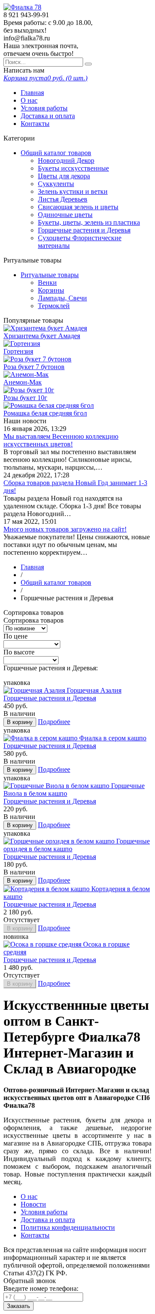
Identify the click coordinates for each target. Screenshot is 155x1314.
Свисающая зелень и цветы (78, 207)
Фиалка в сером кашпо (112, 738)
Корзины (51, 290)
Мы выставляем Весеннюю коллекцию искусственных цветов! (60, 440)
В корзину (20, 722)
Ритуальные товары (50, 274)
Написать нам (23, 70)
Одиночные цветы (65, 214)
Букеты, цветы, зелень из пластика (89, 222)
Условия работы (44, 108)
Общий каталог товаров (56, 152)
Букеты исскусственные (73, 168)
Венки (47, 282)
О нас (29, 100)
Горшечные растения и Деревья (84, 230)
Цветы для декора (64, 176)
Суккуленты (56, 183)
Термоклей (54, 305)
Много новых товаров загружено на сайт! (65, 529)
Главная (32, 92)
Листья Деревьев (62, 199)
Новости (33, 1204)
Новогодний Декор (66, 160)
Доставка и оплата (48, 115)
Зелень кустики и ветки (73, 191)
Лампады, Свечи (62, 298)
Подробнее (54, 721)
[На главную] (22, 7)
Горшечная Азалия (94, 690)
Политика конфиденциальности (68, 1227)
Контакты (35, 123)
